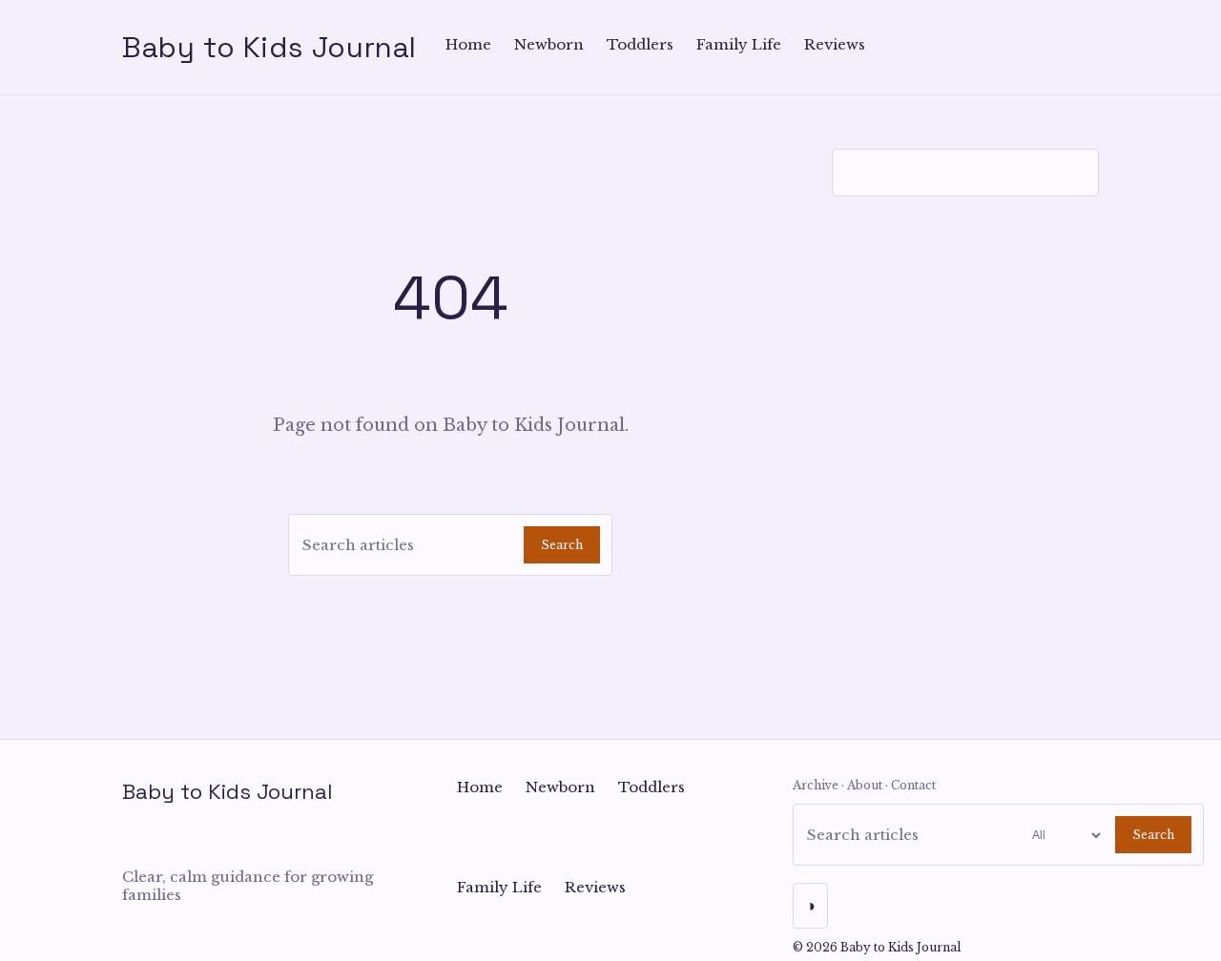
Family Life (738, 44)
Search (562, 545)
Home (468, 44)
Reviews (834, 44)
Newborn (549, 44)
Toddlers (640, 44)
